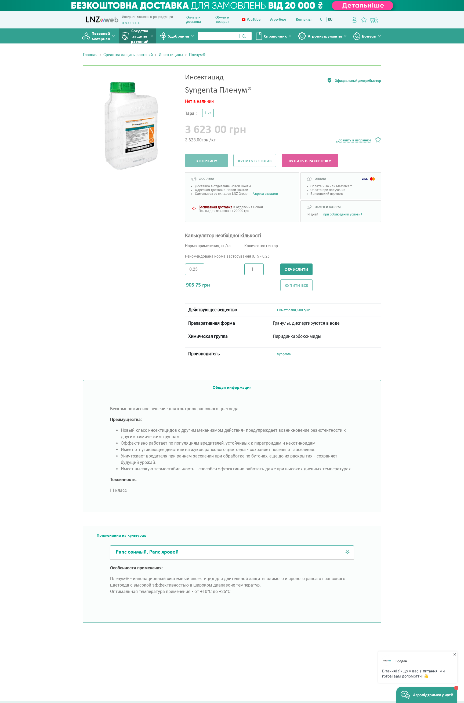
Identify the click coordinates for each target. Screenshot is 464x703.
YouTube (253, 20)
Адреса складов (265, 194)
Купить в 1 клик (255, 161)
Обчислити (296, 270)
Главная (90, 55)
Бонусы (369, 36)
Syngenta (284, 354)
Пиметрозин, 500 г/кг (293, 310)
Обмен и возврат (222, 20)
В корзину (206, 161)
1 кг (208, 113)
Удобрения (178, 36)
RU (330, 20)
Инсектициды (171, 55)
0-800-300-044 (133, 23)
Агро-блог (278, 20)
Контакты (303, 20)
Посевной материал (101, 36)
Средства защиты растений (139, 36)
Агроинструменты (325, 36)
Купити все (296, 286)
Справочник (275, 36)
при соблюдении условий (343, 214)
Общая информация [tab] (232, 388)
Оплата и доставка (193, 20)
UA (322, 20)
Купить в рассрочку (310, 161)
